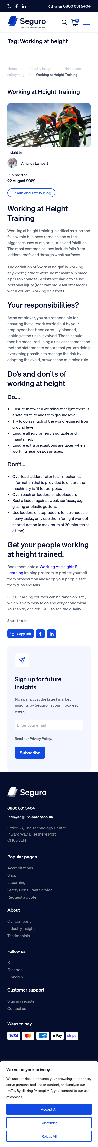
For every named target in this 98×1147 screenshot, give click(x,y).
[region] (49, 1104)
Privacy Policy (40, 738)
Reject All (49, 1136)
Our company (19, 921)
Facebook (16, 969)
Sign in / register (21, 1001)
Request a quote (21, 897)
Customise (49, 1122)
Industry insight (40, 68)
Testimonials (18, 935)
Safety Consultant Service (30, 889)
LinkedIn (15, 976)
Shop (12, 875)
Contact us (16, 1008)
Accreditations (20, 867)
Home (12, 68)
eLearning (16, 882)
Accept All (49, 1109)
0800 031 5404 (77, 6)
